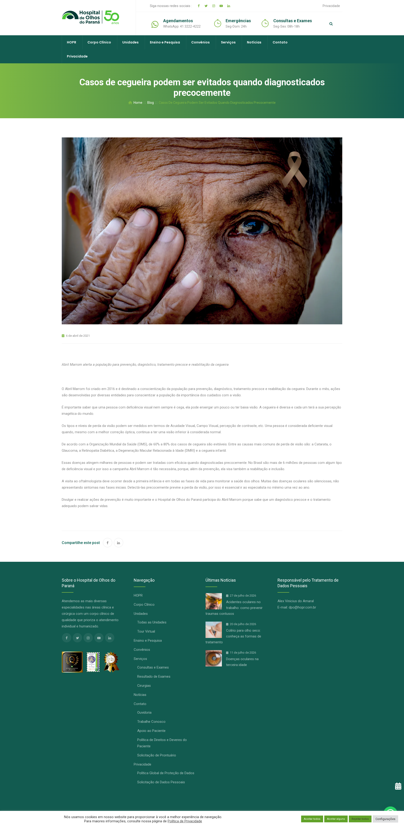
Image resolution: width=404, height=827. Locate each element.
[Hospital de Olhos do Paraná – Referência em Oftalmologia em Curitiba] (90, 17)
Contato (280, 42)
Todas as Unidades (151, 622)
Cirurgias (144, 686)
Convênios (200, 42)
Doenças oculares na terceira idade (242, 662)
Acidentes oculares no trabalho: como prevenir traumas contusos (234, 608)
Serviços (228, 42)
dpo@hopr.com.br (302, 607)
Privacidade (331, 6)
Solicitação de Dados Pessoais (161, 782)
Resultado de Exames (153, 676)
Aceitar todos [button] (312, 818)
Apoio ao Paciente (151, 731)
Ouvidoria (144, 712)
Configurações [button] (385, 819)
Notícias (254, 42)
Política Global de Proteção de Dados (165, 773)
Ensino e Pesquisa (165, 42)
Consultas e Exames (153, 667)
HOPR (71, 42)
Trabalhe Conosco (151, 722)
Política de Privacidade (185, 821)
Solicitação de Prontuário (156, 755)
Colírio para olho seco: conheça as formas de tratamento (233, 636)
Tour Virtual (146, 631)
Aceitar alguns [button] (336, 818)
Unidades (130, 42)
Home (137, 102)
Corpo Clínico (99, 42)
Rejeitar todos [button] (360, 818)
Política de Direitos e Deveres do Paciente (162, 743)
